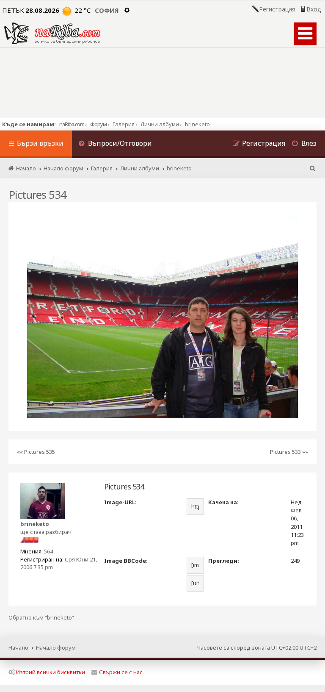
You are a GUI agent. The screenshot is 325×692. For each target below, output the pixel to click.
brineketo (34, 524)
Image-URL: (120, 502)
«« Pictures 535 (36, 452)
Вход (313, 9)
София (107, 10)
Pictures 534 (37, 194)
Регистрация (277, 9)
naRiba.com (71, 124)
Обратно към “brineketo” (41, 617)
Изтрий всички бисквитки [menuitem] (50, 672)
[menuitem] (115, 144)
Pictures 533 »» (289, 452)
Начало (18, 647)
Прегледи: (223, 560)
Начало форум (56, 647)
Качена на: (223, 502)
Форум (98, 124)
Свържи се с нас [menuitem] (121, 672)
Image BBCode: (126, 560)
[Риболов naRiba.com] (52, 33)
